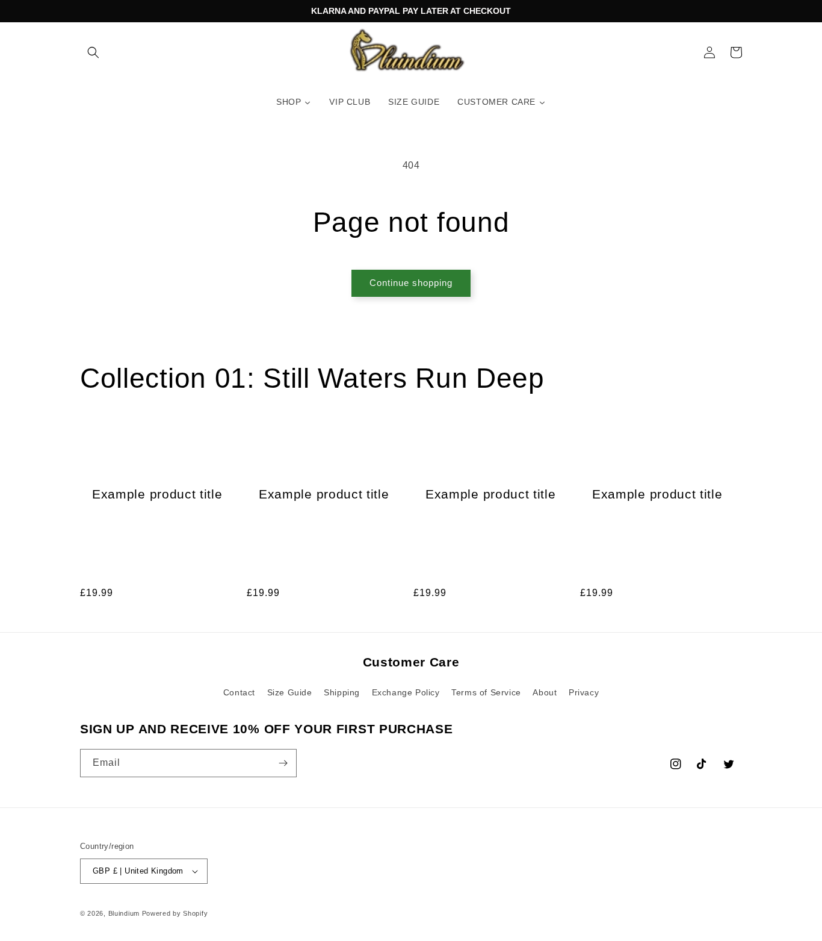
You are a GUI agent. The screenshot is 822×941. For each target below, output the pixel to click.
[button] (93, 52)
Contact (239, 692)
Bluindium (124, 913)
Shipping (342, 692)
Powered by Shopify (175, 913)
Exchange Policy (406, 692)
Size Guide (289, 692)
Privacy (584, 692)
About (545, 692)
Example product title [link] (157, 494)
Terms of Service (486, 692)
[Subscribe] (283, 763)
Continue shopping (411, 283)
